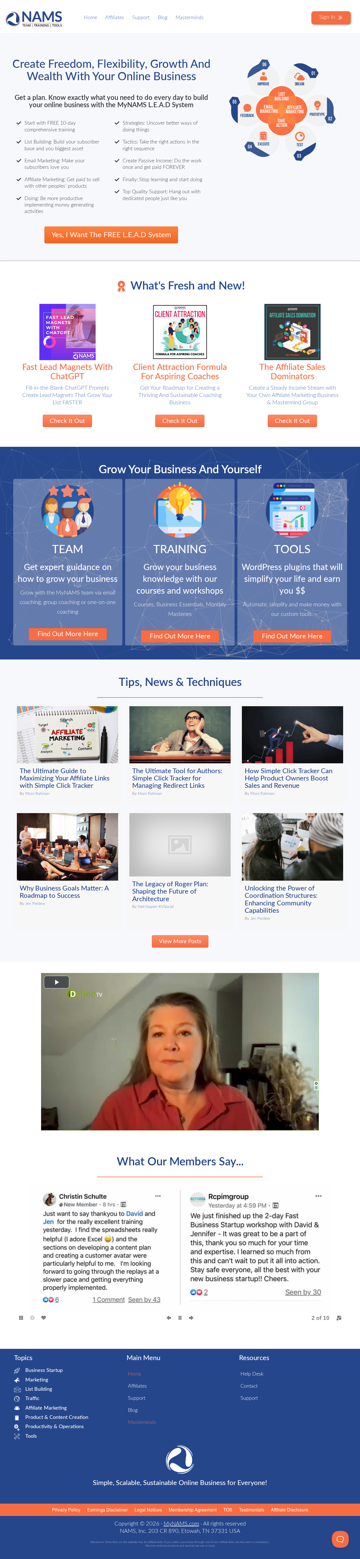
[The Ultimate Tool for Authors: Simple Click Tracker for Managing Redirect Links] (180, 754)
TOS (227, 1509)
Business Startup (44, 1370)
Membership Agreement (193, 1509)
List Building (38, 1389)
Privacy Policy (66, 1509)
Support (141, 17)
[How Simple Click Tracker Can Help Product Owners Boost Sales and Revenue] (292, 754)
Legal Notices (148, 1509)
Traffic (32, 1398)
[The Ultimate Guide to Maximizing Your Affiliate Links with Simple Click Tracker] (67, 754)
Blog (162, 17)
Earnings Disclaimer (107, 1509)
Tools (31, 1436)
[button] (28, 1255)
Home (90, 17)
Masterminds (190, 17)
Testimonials (251, 1509)
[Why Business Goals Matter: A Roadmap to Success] (67, 870)
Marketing (36, 1380)
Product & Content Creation (56, 1417)
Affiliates (114, 17)
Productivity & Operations (54, 1426)
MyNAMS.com (181, 1524)
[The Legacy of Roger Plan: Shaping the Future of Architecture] (180, 870)
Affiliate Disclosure (289, 1509)
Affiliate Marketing (46, 1408)
